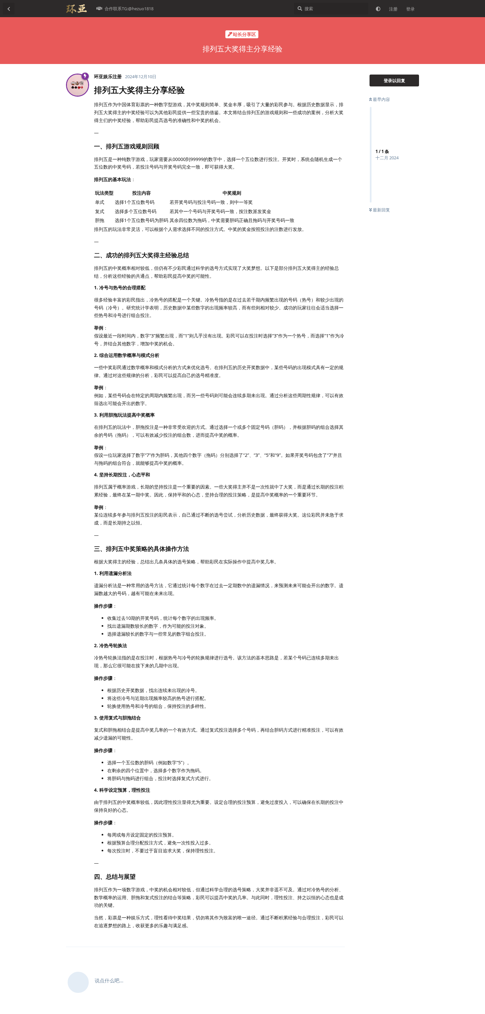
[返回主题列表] (9, 9)
